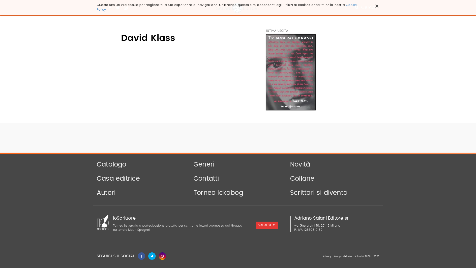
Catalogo (111, 164)
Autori (106, 193)
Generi (203, 164)
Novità (300, 164)
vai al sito (266, 225)
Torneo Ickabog (218, 193)
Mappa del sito (343, 256)
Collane (302, 178)
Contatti (206, 178)
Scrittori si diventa (319, 193)
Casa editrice (118, 178)
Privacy (327, 256)
